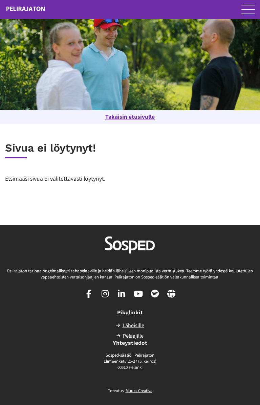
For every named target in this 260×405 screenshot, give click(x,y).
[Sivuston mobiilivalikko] (248, 9)
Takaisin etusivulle (130, 117)
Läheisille (133, 325)
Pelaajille (133, 336)
